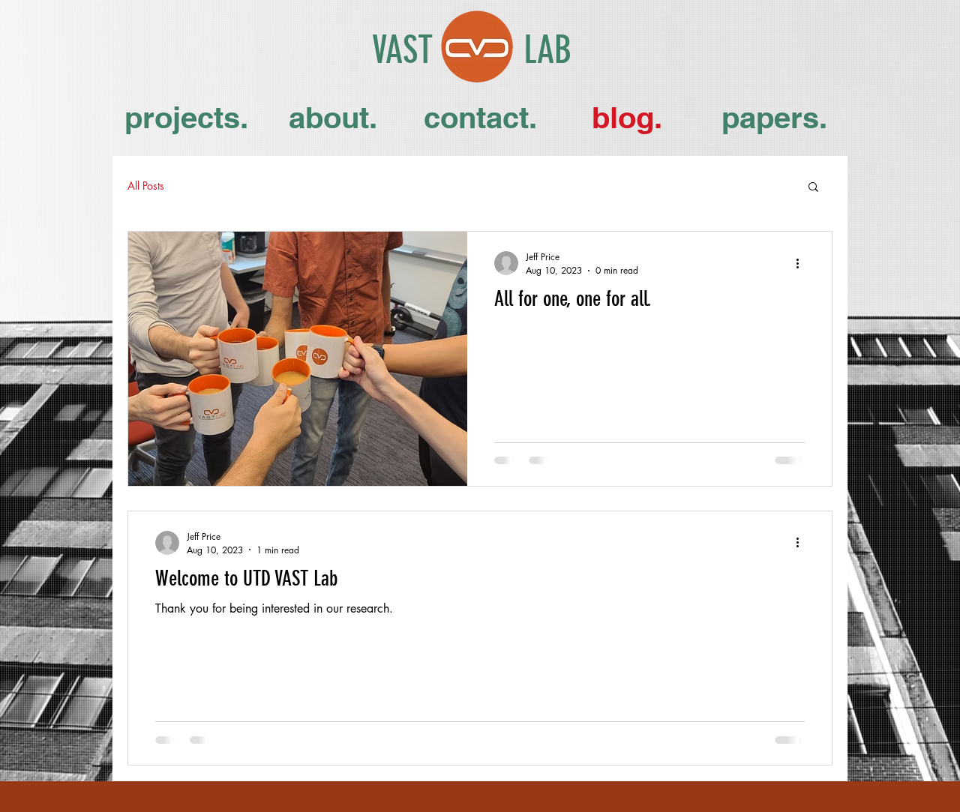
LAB (548, 50)
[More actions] (803, 263)
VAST (402, 50)
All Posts (146, 185)
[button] (813, 188)
